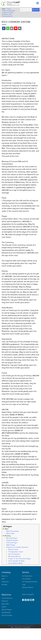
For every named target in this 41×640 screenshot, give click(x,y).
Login (24, 584)
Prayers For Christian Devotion (17, 547)
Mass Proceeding (12, 531)
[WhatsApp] (8, 29)
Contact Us (5, 581)
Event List (5, 601)
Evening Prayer (11, 542)
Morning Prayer (11, 538)
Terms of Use (18, 627)
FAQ (3, 579)
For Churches (26, 579)
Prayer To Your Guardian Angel (19, 558)
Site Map (4, 584)
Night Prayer (10, 545)
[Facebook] (4, 29)
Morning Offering (14, 556)
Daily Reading (6, 612)
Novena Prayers (7, 609)
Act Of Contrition (14, 554)
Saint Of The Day (7, 615)
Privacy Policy (26, 627)
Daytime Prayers (12, 540)
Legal (12, 627)
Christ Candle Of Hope (16, 561)
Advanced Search (27, 587)
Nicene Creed (13, 549)
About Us (4, 576)
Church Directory (7, 598)
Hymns (4, 607)
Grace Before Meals (15, 563)
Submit (37, 10)
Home (3, 8)
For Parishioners (27, 576)
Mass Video (10, 533)
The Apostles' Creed (15, 552)
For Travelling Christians (29, 581)
